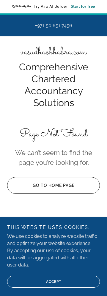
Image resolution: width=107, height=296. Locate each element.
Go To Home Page (54, 185)
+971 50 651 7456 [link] (53, 25)
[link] (53, 52)
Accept (53, 282)
